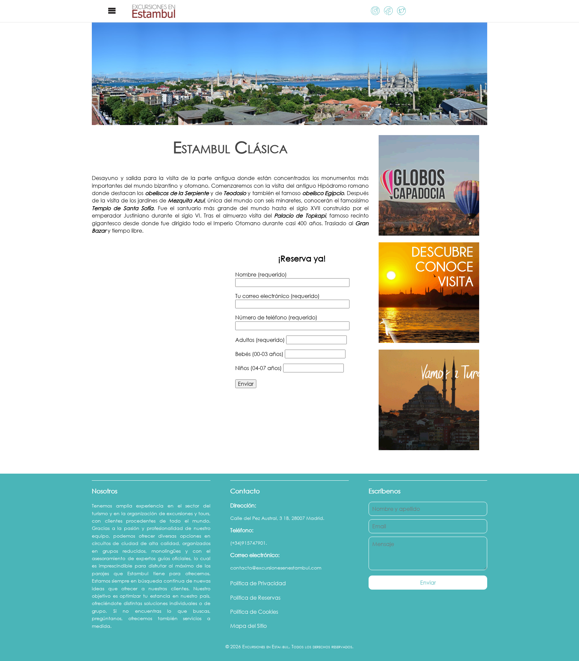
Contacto (245, 491)
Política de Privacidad (258, 583)
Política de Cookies (254, 611)
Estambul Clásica (230, 147)
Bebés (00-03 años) (260, 354)
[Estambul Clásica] (289, 121)
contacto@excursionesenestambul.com (275, 567)
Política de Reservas (255, 597)
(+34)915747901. (248, 543)
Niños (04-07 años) (259, 368)
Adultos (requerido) (260, 340)
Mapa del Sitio (248, 625)
